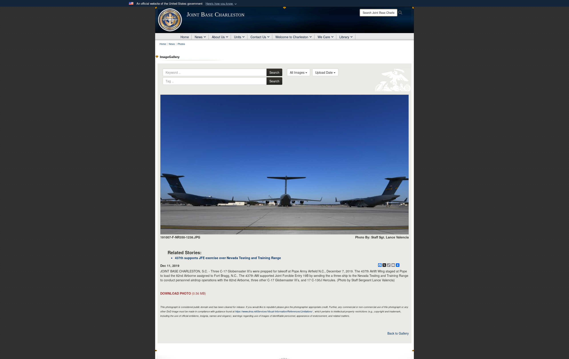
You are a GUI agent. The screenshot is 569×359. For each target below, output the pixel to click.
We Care (324, 37)
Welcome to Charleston (291, 37)
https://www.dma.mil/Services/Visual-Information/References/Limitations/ (274, 311)
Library (344, 37)
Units (237, 37)
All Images (297, 72)
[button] (222, 3)
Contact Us (258, 37)
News (198, 37)
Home (184, 37)
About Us (218, 37)
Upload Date (324, 72)
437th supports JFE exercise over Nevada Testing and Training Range (228, 258)
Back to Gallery (398, 333)
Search (274, 72)
